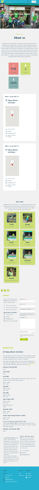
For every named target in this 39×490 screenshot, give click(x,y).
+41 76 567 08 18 (11, 129)
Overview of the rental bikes (11, 309)
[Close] (12, 112)
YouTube (29, 477)
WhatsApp (9, 131)
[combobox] (29, 2)
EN (29, 1)
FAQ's (20, 473)
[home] (6, 1)
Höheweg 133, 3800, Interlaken (11, 136)
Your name (23, 299)
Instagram (30, 475)
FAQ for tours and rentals (11, 305)
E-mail (23, 304)
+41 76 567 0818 (25, 450)
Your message (24, 317)
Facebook (29, 473)
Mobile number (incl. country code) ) (27, 309)
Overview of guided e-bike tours (12, 307)
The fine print (21, 475)
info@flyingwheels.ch (12, 133)
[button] (34, 2)
